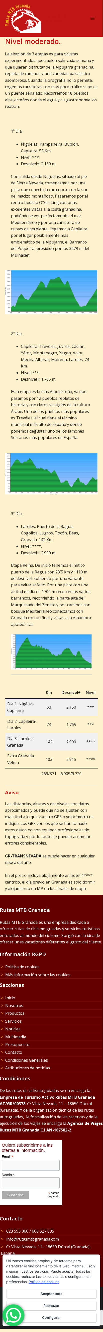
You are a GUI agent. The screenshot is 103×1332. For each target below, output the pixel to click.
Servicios (13, 1021)
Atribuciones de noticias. (28, 1068)
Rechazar (51, 1305)
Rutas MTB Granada (55, 18)
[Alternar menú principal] (92, 18)
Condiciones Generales (26, 1060)
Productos (14, 1013)
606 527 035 (43, 1231)
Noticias (12, 1029)
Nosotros (14, 1005)
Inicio (10, 998)
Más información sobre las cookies (37, 974)
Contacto (13, 1052)
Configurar (51, 1317)
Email (7, 1156)
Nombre (8, 1175)
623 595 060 (16, 1231)
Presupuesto (17, 1044)
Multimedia (15, 1037)
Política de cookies (22, 966)
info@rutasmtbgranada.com (32, 1239)
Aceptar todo (51, 1294)
